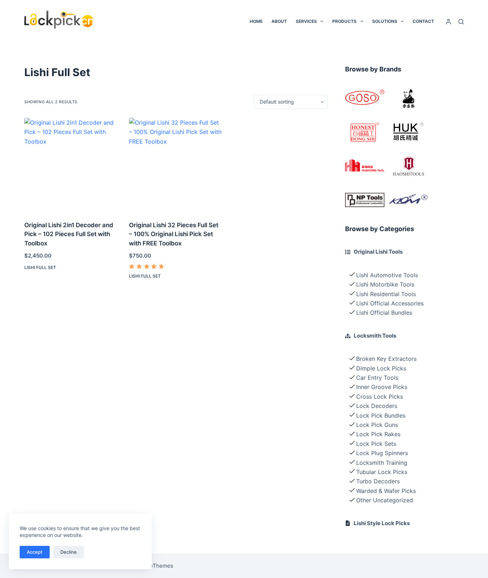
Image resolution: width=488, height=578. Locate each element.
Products (344, 21)
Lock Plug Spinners (382, 453)
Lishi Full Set (40, 267)
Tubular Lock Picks (381, 471)
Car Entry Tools (377, 377)
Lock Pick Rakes (378, 434)
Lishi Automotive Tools (387, 275)
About (279, 21)
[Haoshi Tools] (408, 166)
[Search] (461, 21)
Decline (68, 552)
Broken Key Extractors (386, 358)
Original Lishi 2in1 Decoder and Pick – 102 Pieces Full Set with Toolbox (68, 234)
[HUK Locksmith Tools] (408, 132)
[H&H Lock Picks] (364, 166)
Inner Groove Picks (381, 386)
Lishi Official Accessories (390, 303)
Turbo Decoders (378, 481)
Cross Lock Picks (379, 396)
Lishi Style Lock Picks (382, 523)
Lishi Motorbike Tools (385, 284)
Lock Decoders (376, 405)
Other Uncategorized (384, 500)
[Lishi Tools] (408, 98)
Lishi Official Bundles (384, 312)
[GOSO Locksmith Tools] (364, 98)
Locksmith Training (381, 462)
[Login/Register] (448, 21)
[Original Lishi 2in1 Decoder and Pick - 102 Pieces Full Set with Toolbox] (71, 165)
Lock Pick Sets (376, 443)
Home (256, 21)
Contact (423, 21)
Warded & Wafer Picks (386, 490)
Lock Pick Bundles (380, 415)
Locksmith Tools (375, 335)
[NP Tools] (364, 200)
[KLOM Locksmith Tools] (408, 200)
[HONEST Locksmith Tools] (364, 132)
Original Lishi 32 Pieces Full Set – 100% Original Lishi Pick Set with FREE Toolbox (173, 234)
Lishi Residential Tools (386, 294)
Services (306, 21)
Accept (35, 552)
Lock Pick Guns (377, 424)
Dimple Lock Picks (381, 368)
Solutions (384, 21)
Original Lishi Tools (378, 251)
